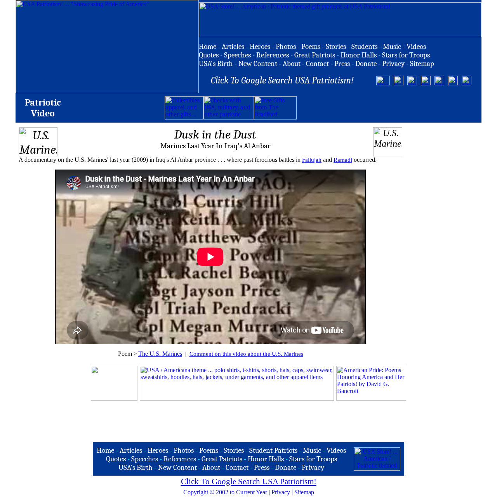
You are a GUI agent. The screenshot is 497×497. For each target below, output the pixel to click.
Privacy (280, 492)
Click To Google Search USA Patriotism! (248, 481)
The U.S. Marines (160, 353)
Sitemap (304, 492)
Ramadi (343, 160)
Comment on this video (218, 354)
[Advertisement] (387, 107)
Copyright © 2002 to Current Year (225, 492)
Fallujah (311, 160)
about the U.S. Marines (275, 354)
